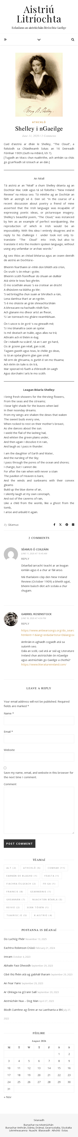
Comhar (56, 867)
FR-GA (49, 883)
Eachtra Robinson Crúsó (19, 948)
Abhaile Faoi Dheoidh (17, 965)
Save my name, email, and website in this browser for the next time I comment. (38, 775)
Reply (25, 559)
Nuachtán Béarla (47, 899)
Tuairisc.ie (16, 915)
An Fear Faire (12, 983)
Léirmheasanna (18, 1130)
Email (8, 731)
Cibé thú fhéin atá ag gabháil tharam (27, 974)
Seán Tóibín (38, 907)
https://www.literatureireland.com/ (43, 664)
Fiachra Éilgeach (21, 883)
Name (9, 713)
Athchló (39, 122)
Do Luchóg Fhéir (14, 939)
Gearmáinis (40, 891)
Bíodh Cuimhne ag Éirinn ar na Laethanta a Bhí (33, 1010)
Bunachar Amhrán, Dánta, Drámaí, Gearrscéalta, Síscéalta (38, 1127)
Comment (10, 784)
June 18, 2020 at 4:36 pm (33, 618)
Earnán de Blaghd (21, 875)
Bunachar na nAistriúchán (38, 1124)
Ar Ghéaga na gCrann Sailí (20, 992)
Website (9, 750)
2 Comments (48, 136)
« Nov (7, 1097)
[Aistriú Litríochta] (39, 17)
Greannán (15, 899)
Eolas (65, 1130)
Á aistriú (43, 915)
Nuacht (33, 1130)
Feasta (51, 875)
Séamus (13, 524)
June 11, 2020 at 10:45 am (34, 553)
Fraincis (14, 891)
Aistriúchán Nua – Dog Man (21, 1001)
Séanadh (39, 1120)
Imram (8, 956)
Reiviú (13, 907)
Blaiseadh (44, 1130)
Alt (11, 867)
